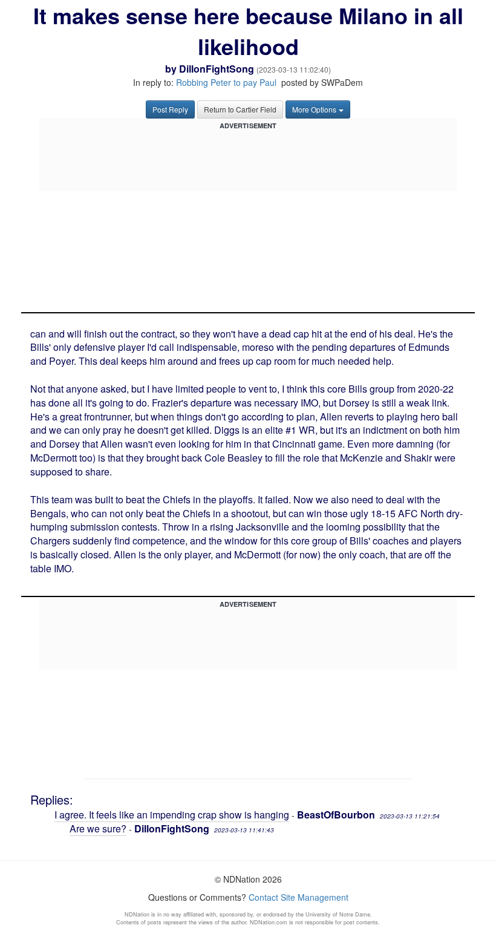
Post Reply (170, 109)
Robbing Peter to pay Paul (226, 82)
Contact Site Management (298, 897)
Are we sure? (98, 828)
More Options (314, 109)
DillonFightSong (216, 69)
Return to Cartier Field (240, 109)
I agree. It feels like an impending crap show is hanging (171, 815)
